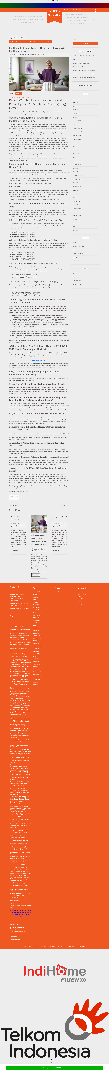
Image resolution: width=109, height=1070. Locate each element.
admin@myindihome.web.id (55, 1062)
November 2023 (77, 164)
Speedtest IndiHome (29, 16)
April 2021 (76, 193)
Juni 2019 (75, 226)
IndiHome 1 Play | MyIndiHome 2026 (83, 74)
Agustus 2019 (77, 223)
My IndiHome (13, 936)
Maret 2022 (76, 183)
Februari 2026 (77, 121)
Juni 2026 (75, 106)
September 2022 (77, 175)
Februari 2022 (77, 186)
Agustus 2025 (77, 139)
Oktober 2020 (77, 201)
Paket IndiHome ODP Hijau (22, 772)
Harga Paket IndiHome (18, 19)
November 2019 (77, 212)
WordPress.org (77, 284)
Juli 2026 (75, 102)
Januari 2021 (76, 197)
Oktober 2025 (77, 135)
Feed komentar (77, 280)
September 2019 (77, 219)
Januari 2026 (76, 124)
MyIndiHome (54, 16)
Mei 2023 (75, 168)
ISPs (74, 250)
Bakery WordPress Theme (31, 946)
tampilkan (15, 496)
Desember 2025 (77, 128)
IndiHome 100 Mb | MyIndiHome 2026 (84, 70)
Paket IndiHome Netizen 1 (21, 766)
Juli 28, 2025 (15, 54)
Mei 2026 (75, 110)
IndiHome (39, 16)
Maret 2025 (76, 153)
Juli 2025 (75, 142)
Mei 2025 (75, 150)
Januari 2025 (76, 157)
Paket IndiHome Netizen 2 (17, 768)
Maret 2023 (76, 172)
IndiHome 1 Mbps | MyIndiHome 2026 (84, 77)
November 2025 (77, 131)
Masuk (75, 273)
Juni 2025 (75, 146)
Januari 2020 (76, 204)
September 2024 (77, 161)
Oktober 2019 (77, 215)
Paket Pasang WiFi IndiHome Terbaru (19, 97)
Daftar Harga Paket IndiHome (17, 931)
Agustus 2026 (77, 99)
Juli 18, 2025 (37, 548)
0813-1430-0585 (39, 360)
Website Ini (13, 821)
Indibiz (42, 19)
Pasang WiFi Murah (33, 19)
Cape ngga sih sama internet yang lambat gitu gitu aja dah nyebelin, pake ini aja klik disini (68, 5)
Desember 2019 (77, 208)
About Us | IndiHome (15, 924)
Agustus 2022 (77, 179)
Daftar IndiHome (19, 631)
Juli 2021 (75, 190)
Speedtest (76, 257)
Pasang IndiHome (22, 687)
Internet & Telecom (78, 246)
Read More (15, 551)
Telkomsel (76, 261)
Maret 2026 (76, 117)
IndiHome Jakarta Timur (28, 22)
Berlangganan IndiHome (16, 803)
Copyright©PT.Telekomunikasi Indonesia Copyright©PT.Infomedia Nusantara (62, 946)
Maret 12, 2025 (17, 523)
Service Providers (78, 253)
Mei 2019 (75, 230)
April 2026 (76, 113)
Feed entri (76, 277)
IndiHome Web (17, 16)
